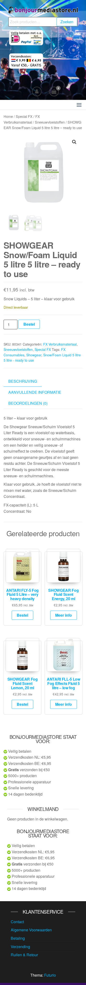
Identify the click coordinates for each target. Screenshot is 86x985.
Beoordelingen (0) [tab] (28, 403)
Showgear (33, 355)
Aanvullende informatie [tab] (34, 392)
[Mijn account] (37, 91)
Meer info (63, 615)
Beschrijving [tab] (22, 381)
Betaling (18, 938)
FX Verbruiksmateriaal (60, 344)
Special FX (24, 116)
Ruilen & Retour (24, 954)
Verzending (20, 946)
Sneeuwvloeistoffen (50, 122)
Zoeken (66, 21)
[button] (79, 105)
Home (8, 116)
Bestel (29, 324)
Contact (17, 921)
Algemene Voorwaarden (31, 930)
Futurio (50, 975)
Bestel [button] (22, 615)
